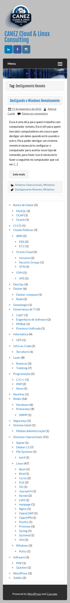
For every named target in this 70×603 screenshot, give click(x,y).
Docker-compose (27, 294)
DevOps (18, 284)
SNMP (23, 415)
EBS (21, 241)
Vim (21, 539)
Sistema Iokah (22, 425)
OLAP (20, 215)
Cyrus (23, 478)
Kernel (23, 495)
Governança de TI (24, 309)
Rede (19, 299)
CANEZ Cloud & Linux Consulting (27, 36)
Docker (18, 288)
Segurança (20, 420)
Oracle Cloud (24, 252)
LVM (22, 500)
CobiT (20, 315)
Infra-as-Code (22, 346)
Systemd (24, 535)
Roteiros (21, 363)
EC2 (21, 246)
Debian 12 (22, 447)
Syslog (23, 531)
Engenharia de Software (31, 319)
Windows (49, 184)
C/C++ (20, 379)
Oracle (20, 219)
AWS (19, 236)
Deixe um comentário (35, 113)
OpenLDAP (26, 513)
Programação (21, 373)
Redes (17, 398)
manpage (25, 504)
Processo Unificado (28, 328)
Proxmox (25, 526)
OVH (19, 272)
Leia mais (19, 174)
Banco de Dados (23, 205)
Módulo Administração (30, 431)
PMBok (21, 324)
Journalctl (25, 491)
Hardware (22, 404)
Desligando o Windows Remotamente (35, 101)
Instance (24, 258)
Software (19, 557)
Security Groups (29, 262)
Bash (22, 469)
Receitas (18, 394)
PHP (19, 384)
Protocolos (23, 409)
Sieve (19, 388)
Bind (22, 473)
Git (21, 486)
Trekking (21, 368)
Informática (20, 334)
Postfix (23, 522)
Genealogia (20, 305)
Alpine (20, 442)
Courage (52, 593)
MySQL (21, 211)
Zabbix (17, 577)
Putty (22, 551)
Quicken (21, 567)
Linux (19, 463)
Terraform (22, 351)
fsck (21, 482)
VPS (21, 278)
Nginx (23, 508)
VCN (22, 266)
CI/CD (17, 225)
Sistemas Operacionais (28, 184)
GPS (19, 340)
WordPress (20, 573)
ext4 (22, 457)
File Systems (24, 451)
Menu (12, 63)
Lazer (16, 357)
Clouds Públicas (23, 230)
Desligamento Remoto (28, 189)
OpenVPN (25, 517)
